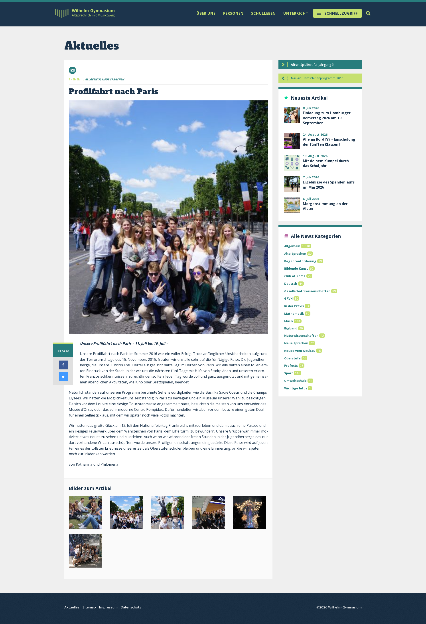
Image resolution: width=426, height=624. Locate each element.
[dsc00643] (86, 552)
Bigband (290, 328)
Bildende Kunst (296, 268)
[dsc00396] (127, 513)
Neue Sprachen (296, 343)
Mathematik (294, 313)
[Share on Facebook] (63, 368)
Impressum (108, 607)
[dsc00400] (168, 513)
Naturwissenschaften (301, 335)
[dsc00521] (250, 513)
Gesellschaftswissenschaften (307, 291)
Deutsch (290, 283)
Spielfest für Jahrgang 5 (312, 64)
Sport (288, 373)
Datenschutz (131, 607)
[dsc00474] (209, 513)
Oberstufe (292, 358)
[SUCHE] (368, 13)
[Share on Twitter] (63, 379)
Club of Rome (295, 276)
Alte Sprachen (295, 253)
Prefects (291, 365)
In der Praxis (294, 306)
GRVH (288, 298)
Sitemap (89, 607)
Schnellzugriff (341, 13)
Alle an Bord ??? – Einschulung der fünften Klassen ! (329, 142)
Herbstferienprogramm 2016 (317, 78)
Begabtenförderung (300, 261)
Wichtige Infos (295, 388)
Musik (288, 321)
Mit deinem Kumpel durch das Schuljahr (326, 163)
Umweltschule (295, 381)
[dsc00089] (86, 513)
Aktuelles (71, 607)
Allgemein (292, 246)
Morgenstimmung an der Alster (325, 206)
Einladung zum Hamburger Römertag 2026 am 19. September (327, 117)
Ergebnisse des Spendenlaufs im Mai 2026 (329, 184)
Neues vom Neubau (299, 351)
